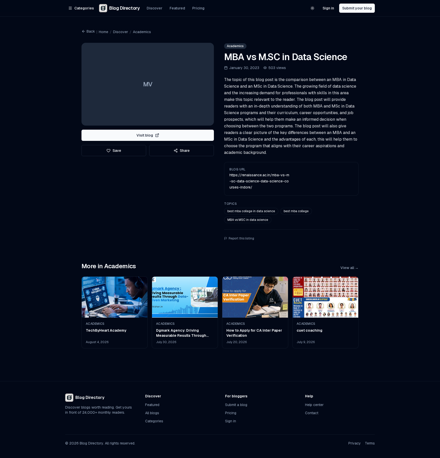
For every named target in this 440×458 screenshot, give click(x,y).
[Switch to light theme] (312, 8)
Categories (154, 421)
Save (117, 150)
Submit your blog (357, 8)
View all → (349, 267)
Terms (370, 443)
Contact (311, 413)
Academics (142, 32)
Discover (154, 8)
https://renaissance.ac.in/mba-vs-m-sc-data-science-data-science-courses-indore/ (259, 181)
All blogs (152, 413)
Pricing (198, 8)
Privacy (354, 443)
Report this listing (241, 238)
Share (185, 150)
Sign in (328, 8)
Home (103, 32)
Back (91, 31)
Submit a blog (236, 404)
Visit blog (144, 135)
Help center (314, 404)
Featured (177, 8)
